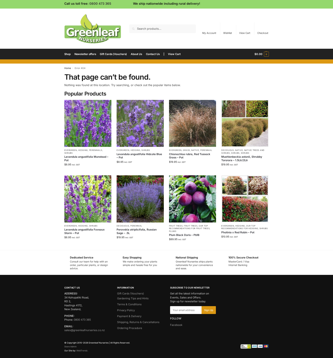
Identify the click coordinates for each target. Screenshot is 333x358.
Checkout (262, 32)
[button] (262, 54)
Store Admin (70, 346)
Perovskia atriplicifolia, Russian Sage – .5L (137, 231)
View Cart (244, 32)
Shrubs (68, 153)
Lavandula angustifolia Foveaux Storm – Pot (84, 231)
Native (195, 150)
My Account (209, 32)
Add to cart (88, 171)
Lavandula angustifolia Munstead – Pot (86, 158)
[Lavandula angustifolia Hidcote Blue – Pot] (140, 123)
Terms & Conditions (129, 304)
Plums (172, 231)
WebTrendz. (82, 350)
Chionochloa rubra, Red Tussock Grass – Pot (189, 155)
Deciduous (227, 150)
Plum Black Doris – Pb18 (184, 235)
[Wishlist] (106, 105)
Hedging (83, 150)
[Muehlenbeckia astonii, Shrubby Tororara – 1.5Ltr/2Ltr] (244, 123)
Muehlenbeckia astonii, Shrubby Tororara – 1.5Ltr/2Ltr (241, 158)
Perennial (206, 150)
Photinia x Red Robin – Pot (237, 232)
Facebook (176, 325)
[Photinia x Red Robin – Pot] (244, 198)
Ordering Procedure (129, 328)
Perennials (95, 150)
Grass (186, 150)
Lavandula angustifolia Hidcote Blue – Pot (139, 155)
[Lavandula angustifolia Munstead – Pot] (88, 123)
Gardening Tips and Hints (133, 298)
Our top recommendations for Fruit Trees (189, 227)
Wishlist (227, 32)
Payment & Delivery (129, 316)
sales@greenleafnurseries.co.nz (84, 330)
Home (67, 68)
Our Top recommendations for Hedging (239, 227)
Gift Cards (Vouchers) (130, 293)
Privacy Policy (126, 310)
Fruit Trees (176, 226)
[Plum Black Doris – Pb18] (192, 198)
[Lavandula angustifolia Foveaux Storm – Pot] (88, 198)
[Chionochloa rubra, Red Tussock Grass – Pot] (192, 123)
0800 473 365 (100, 3)
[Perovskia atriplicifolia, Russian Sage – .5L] (140, 198)
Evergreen (70, 150)
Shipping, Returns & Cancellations (138, 322)
